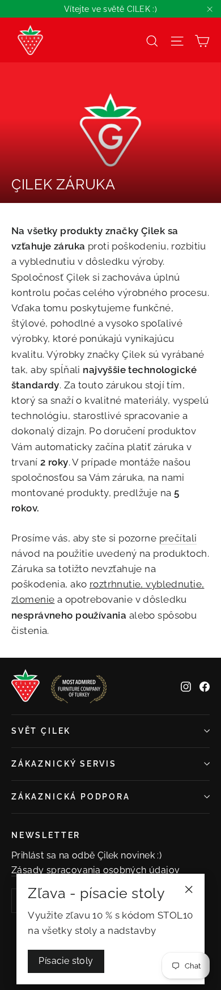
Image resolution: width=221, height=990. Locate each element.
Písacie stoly (66, 960)
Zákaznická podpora (70, 796)
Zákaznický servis (64, 763)
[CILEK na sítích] (186, 685)
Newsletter (45, 835)
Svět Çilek (41, 730)
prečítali (178, 538)
